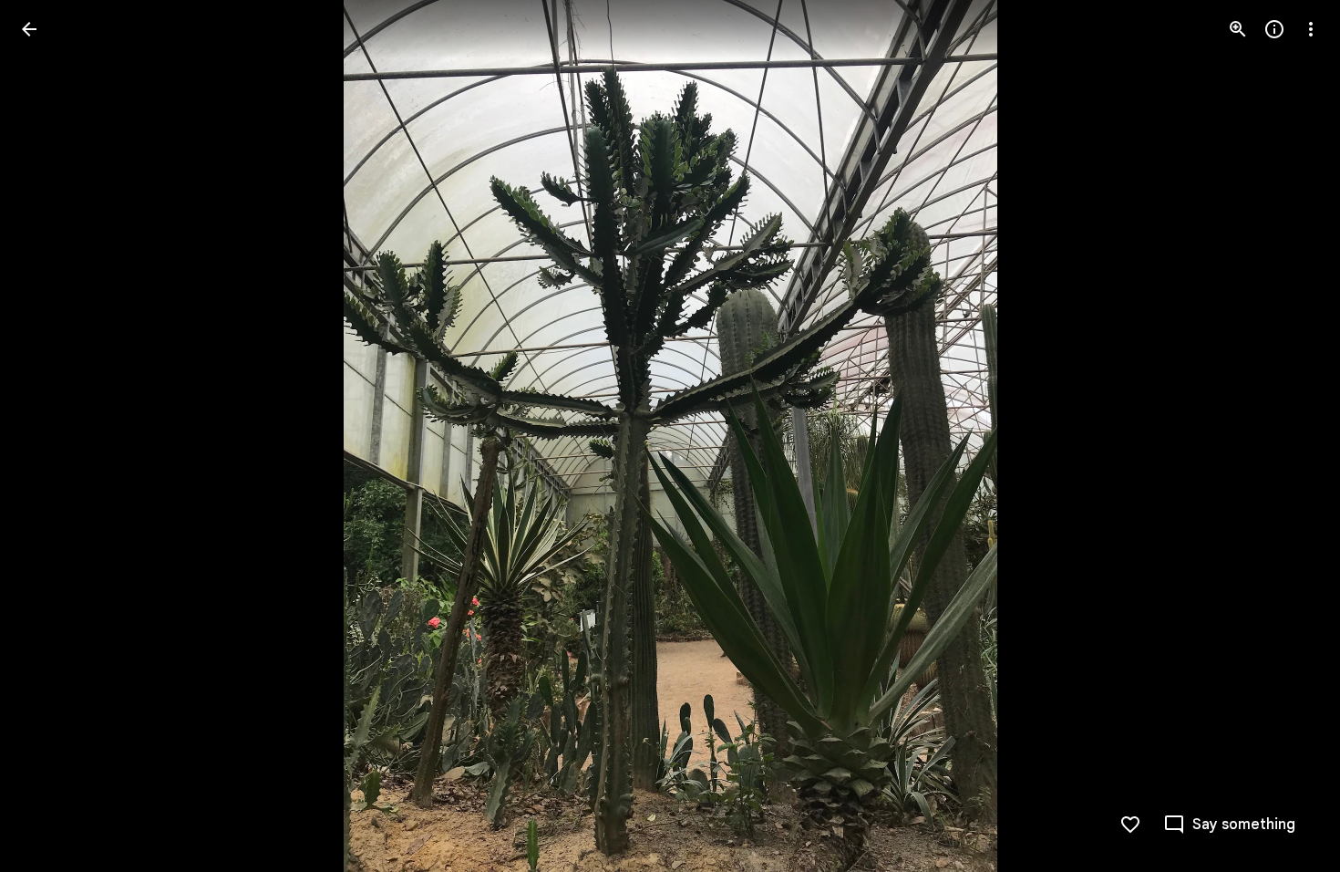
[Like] (1130, 825)
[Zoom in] (1238, 29)
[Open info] (1274, 29)
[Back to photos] (29, 29)
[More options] (1311, 29)
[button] (51, 436)
